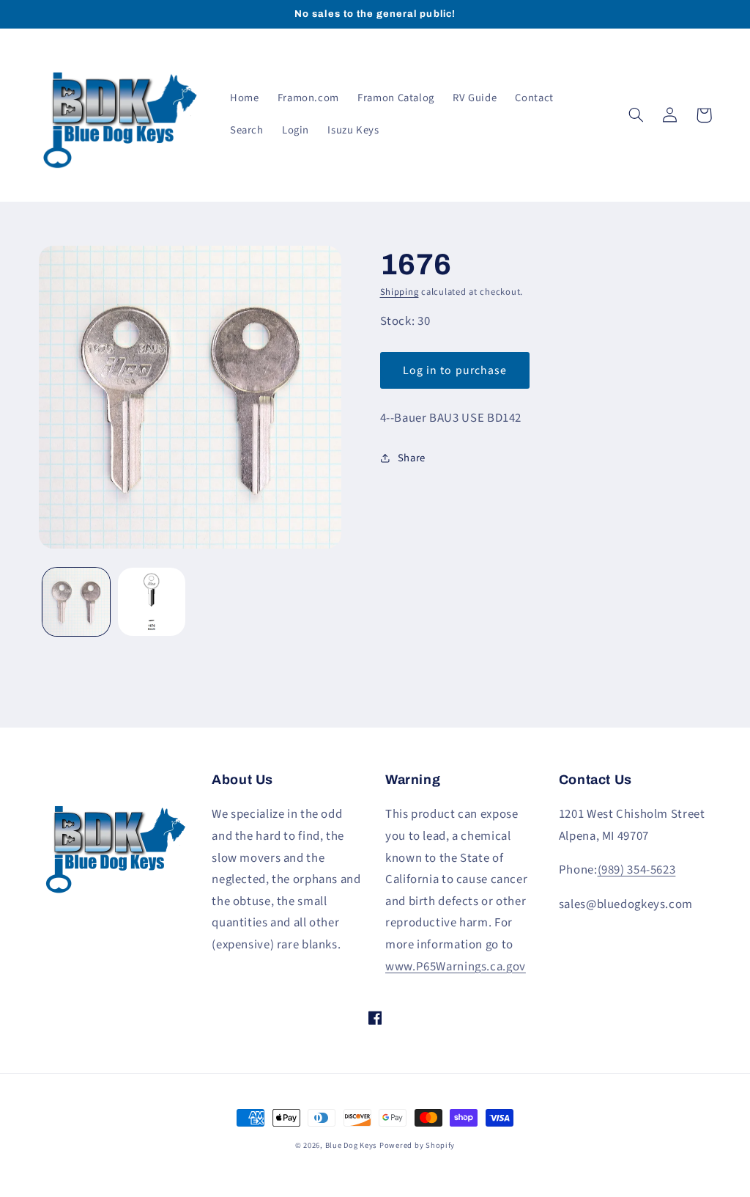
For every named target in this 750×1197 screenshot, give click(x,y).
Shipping (399, 292)
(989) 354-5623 (637, 870)
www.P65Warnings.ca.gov (455, 966)
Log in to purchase (455, 370)
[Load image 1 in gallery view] (76, 601)
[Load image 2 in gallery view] (151, 601)
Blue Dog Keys (351, 1145)
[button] (636, 115)
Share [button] (412, 458)
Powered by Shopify (417, 1145)
